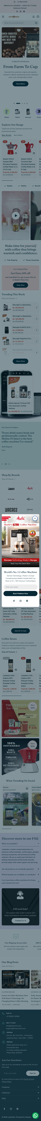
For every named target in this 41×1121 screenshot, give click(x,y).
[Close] (35, 518)
